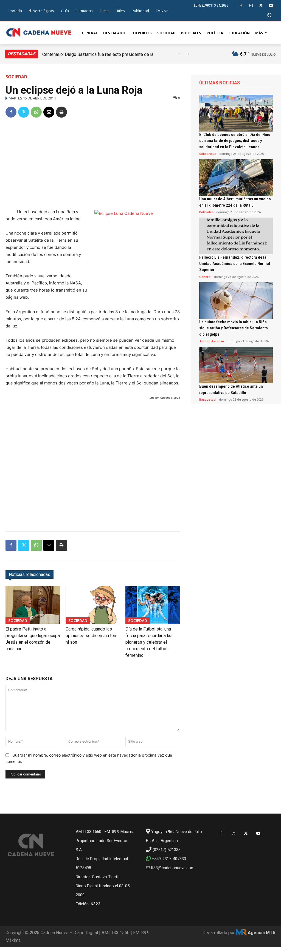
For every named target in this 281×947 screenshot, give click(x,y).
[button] (270, 15)
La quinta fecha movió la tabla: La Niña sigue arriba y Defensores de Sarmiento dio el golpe (233, 328)
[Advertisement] (92, 164)
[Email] (48, 112)
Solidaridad (208, 153)
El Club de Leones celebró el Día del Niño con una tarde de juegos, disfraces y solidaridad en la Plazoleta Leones (234, 140)
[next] (188, 53)
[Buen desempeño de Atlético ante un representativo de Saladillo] (236, 365)
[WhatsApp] (36, 112)
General (205, 276)
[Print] (61, 112)
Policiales (206, 211)
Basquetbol (207, 399)
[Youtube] (271, 5)
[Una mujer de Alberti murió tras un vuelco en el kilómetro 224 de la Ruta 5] (236, 177)
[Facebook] (241, 5)
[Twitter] (261, 5)
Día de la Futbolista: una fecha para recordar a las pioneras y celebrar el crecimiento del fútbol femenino (149, 642)
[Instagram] (251, 5)
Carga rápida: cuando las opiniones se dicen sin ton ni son (91, 635)
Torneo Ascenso (211, 341)
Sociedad (16, 77)
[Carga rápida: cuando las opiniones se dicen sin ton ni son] (93, 605)
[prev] (179, 53)
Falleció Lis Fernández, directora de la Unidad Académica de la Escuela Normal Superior (234, 263)
